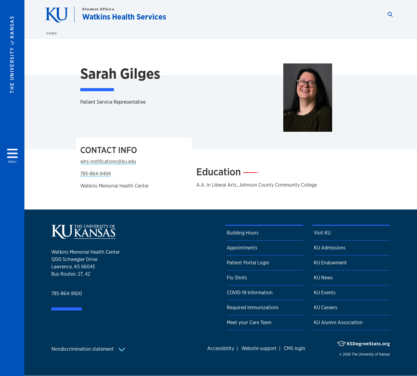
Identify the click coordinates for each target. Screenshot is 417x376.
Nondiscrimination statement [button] (83, 349)
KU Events (324, 292)
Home (51, 33)
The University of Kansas (371, 354)
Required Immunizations (253, 307)
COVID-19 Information (250, 292)
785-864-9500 (66, 293)
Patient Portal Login (248, 263)
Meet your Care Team (249, 322)
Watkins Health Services (124, 16)
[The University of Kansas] (83, 236)
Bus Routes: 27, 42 (70, 274)
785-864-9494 (95, 173)
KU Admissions (330, 248)
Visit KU (322, 233)
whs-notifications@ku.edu (108, 161)
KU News (323, 277)
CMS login (294, 348)
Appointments (242, 248)
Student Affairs (98, 9)
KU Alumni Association (338, 322)
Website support (259, 348)
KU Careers (325, 307)
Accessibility (220, 348)
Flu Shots (237, 277)
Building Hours (243, 233)
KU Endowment (330, 263)
